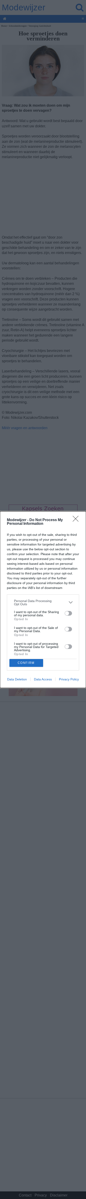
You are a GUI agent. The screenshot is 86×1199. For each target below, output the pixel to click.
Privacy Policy (69, 679)
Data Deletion (17, 679)
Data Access (43, 679)
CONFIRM (26, 663)
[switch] (68, 613)
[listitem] (43, 602)
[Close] (77, 520)
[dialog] (43, 599)
